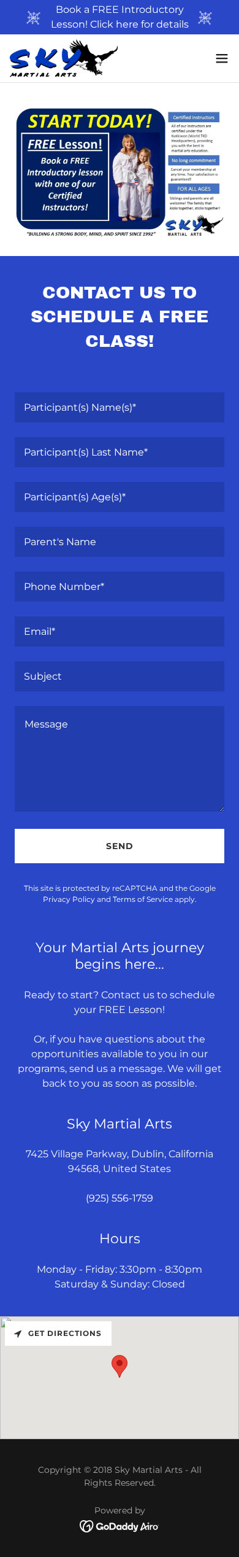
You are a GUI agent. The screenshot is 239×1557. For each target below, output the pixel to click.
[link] (64, 58)
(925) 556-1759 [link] (119, 1198)
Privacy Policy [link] (69, 899)
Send (120, 846)
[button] (222, 58)
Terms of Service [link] (143, 899)
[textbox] (119, 407)
